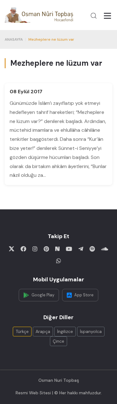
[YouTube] (69, 249)
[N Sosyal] (57, 249)
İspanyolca (91, 331)
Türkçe (22, 331)
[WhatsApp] (58, 260)
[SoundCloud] (104, 249)
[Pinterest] (46, 249)
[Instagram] (34, 249)
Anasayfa (14, 39)
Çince (58, 341)
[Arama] (94, 16)
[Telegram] (80, 249)
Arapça (43, 331)
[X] (11, 249)
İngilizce (65, 331)
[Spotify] (92, 249)
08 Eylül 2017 (26, 91)
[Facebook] (23, 249)
